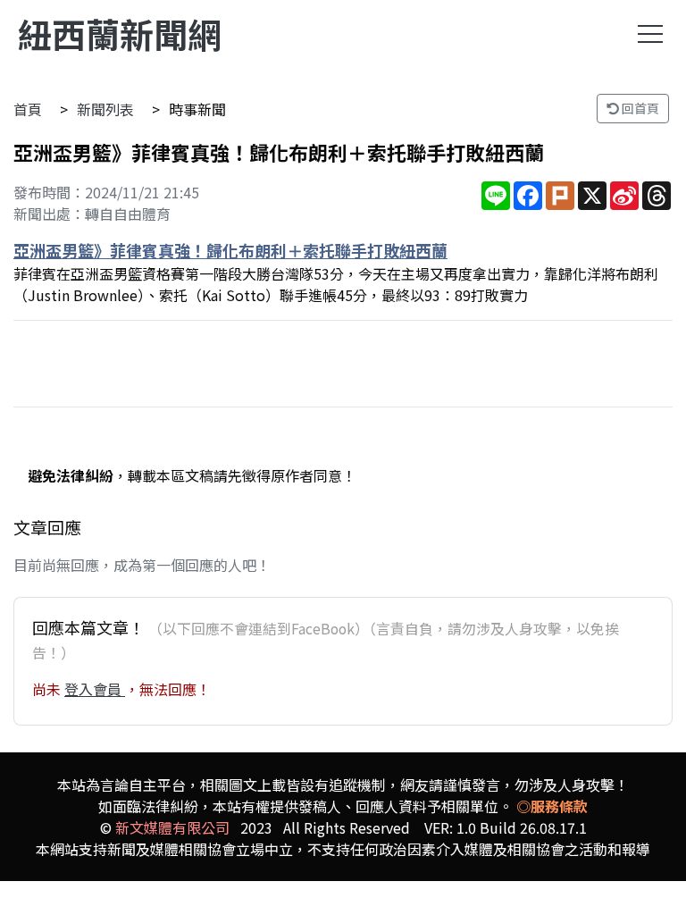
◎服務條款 (552, 806)
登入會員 (94, 689)
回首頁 (639, 108)
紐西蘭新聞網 (120, 33)
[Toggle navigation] (650, 34)
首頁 (27, 109)
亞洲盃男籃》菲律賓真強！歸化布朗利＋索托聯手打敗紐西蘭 (230, 250)
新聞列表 (105, 109)
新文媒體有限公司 (172, 827)
